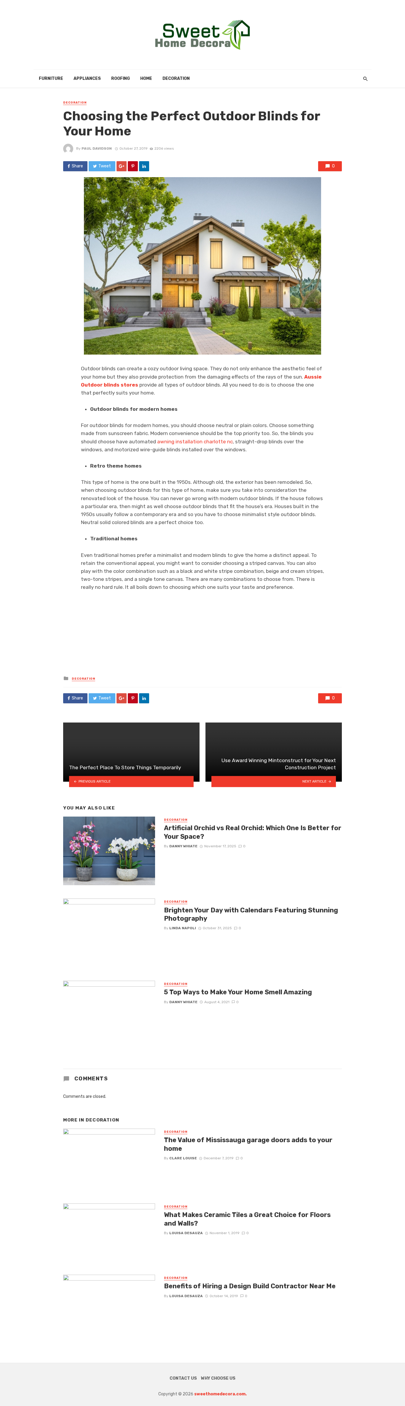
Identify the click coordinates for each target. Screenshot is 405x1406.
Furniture (51, 78)
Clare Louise (183, 1158)
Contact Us (183, 1378)
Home (146, 78)
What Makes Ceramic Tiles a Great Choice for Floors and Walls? (247, 1219)
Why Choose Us (218, 1378)
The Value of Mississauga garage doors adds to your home (248, 1144)
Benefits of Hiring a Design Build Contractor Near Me (250, 1286)
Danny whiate (183, 846)
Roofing (120, 78)
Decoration (176, 78)
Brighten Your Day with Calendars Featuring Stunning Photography (251, 914)
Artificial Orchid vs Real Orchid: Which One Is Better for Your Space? (252, 832)
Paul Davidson (97, 148)
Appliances (87, 78)
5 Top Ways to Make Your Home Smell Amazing (238, 992)
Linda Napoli (182, 928)
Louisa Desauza (186, 1233)
